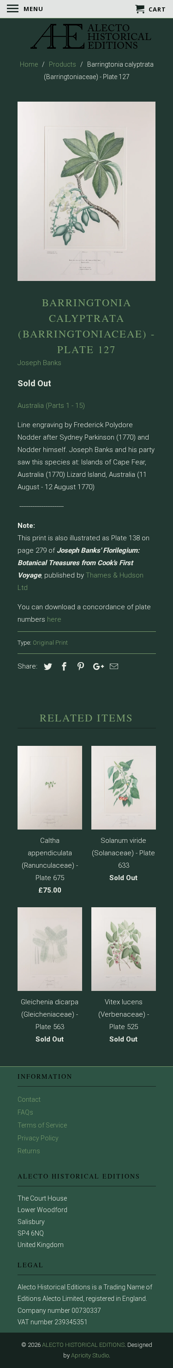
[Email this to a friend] (112, 666)
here (54, 619)
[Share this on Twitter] (46, 666)
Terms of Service (42, 1125)
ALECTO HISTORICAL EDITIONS (83, 1344)
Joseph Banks (39, 363)
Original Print (50, 642)
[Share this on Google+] (96, 666)
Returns (29, 1151)
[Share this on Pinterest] (79, 666)
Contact (29, 1099)
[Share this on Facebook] (62, 666)
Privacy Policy (38, 1138)
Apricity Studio (90, 1355)
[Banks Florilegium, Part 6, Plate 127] (87, 191)
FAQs (25, 1112)
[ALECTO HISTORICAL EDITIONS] (86, 37)
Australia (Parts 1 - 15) (51, 405)
